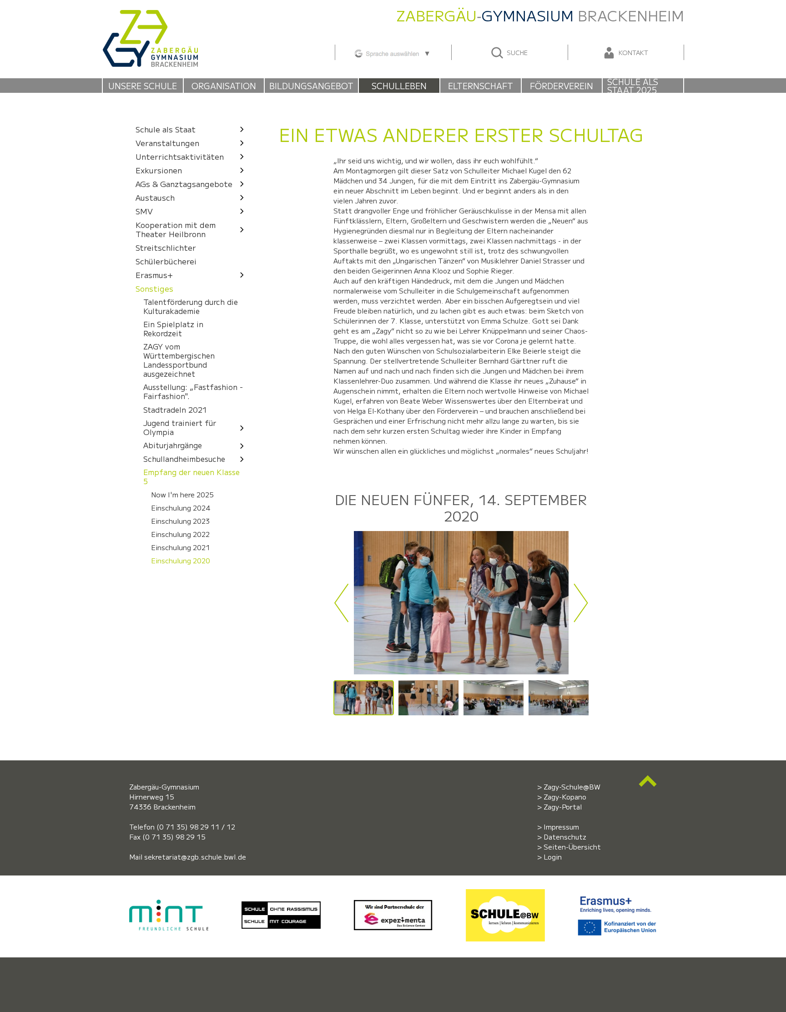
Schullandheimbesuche (184, 459)
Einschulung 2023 (180, 521)
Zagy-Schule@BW (572, 786)
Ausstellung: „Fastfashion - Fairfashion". (193, 391)
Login (553, 856)
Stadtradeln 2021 (175, 410)
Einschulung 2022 (180, 534)
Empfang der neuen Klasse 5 (191, 476)
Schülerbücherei (166, 261)
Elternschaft (480, 85)
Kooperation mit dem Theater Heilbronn (176, 229)
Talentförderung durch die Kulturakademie (190, 306)
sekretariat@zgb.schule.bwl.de (195, 856)
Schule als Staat (166, 129)
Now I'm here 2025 (182, 495)
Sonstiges (154, 288)
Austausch (155, 197)
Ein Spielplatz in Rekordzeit (173, 328)
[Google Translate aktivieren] (393, 52)
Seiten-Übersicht (572, 846)
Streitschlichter (166, 247)
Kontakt (632, 52)
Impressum (561, 826)
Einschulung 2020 (180, 561)
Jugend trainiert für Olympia (179, 427)
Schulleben (399, 85)
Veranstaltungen (167, 142)
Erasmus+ (154, 274)
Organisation (223, 85)
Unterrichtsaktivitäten (180, 156)
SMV (144, 211)
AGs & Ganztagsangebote (184, 183)
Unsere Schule (142, 85)
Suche (516, 52)
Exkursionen (159, 170)
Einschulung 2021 (180, 547)
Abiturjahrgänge (172, 445)
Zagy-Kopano (565, 796)
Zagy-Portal (563, 806)
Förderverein (561, 85)
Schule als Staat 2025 (632, 85)
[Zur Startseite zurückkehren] (150, 15)
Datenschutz (565, 836)
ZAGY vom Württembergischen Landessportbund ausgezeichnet (179, 360)
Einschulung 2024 (181, 508)
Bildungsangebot (311, 85)
